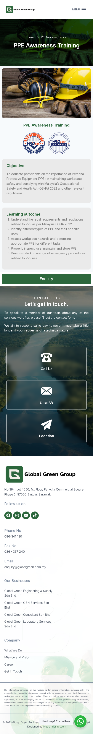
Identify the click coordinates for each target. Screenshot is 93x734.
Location (46, 436)
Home (31, 37)
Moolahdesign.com (54, 726)
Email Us (47, 402)
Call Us (46, 369)
